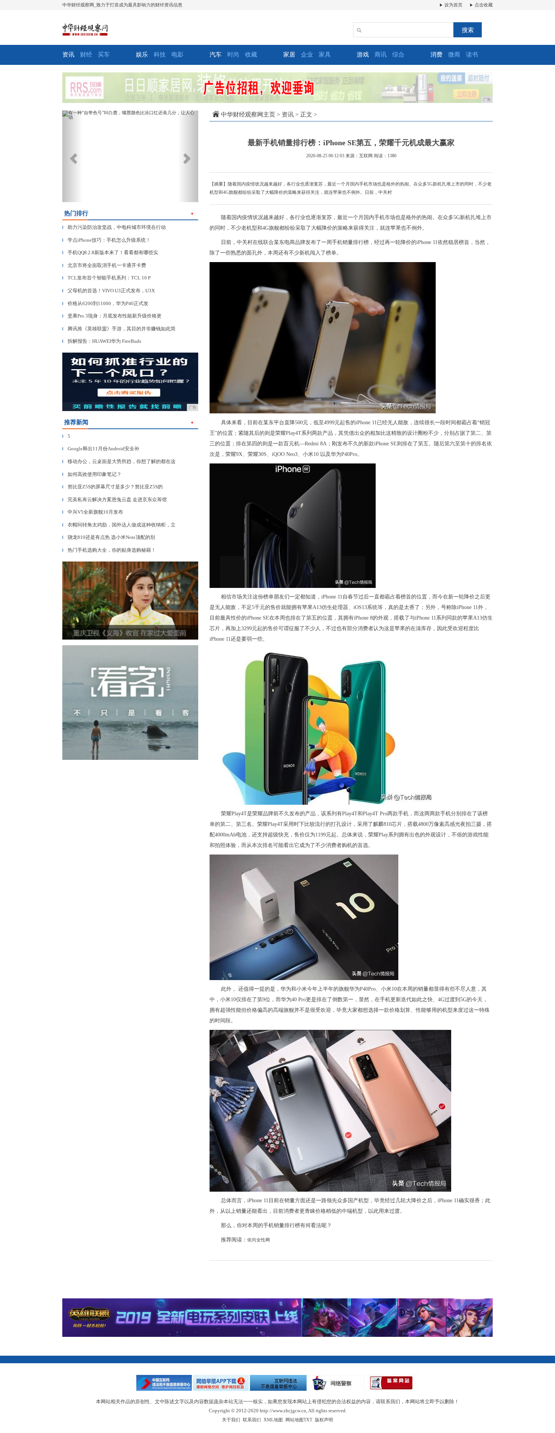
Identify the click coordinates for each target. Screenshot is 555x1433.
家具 (325, 54)
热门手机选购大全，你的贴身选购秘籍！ (109, 550)
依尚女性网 (258, 1240)
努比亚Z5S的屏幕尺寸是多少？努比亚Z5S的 (112, 486)
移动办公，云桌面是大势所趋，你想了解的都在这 (119, 461)
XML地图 (273, 1419)
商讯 (381, 54)
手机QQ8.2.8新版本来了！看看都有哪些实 (110, 252)
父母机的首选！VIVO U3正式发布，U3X (108, 290)
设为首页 (452, 5)
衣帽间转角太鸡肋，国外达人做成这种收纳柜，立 (119, 525)
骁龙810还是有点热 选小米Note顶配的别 (108, 537)
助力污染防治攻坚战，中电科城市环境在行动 (114, 227)
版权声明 (324, 1419)
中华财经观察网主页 (248, 114)
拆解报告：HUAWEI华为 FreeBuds (101, 341)
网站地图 (294, 1419)
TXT (308, 1419)
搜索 (468, 30)
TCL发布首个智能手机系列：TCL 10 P (106, 278)
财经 (86, 54)
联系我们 (252, 1419)
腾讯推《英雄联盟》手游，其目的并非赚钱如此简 (119, 328)
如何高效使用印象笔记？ (92, 474)
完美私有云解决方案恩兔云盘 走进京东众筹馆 (114, 499)
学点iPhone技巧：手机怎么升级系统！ (106, 240)
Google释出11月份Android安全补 (100, 448)
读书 (472, 54)
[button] (72, 156)
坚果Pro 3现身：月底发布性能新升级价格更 (112, 316)
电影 (177, 54)
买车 (104, 54)
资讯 (288, 114)
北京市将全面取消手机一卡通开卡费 (104, 265)
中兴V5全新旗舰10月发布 (92, 512)
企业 (307, 54)
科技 (160, 54)
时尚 (233, 54)
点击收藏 (483, 5)
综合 (398, 54)
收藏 (251, 54)
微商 (454, 54)
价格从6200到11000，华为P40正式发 (105, 303)
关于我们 (231, 1419)
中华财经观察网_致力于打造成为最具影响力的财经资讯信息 (122, 5)
